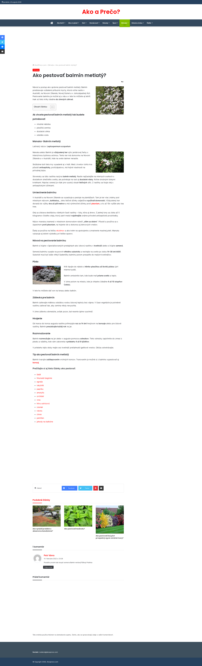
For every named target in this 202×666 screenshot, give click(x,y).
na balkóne (48, 421)
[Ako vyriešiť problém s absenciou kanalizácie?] (47, 516)
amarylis (40, 392)
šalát (39, 374)
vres (38, 400)
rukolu (39, 411)
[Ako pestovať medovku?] (78, 516)
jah (38, 421)
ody (41, 421)
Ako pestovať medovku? (74, 529)
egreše (40, 382)
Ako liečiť (60, 23)
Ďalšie (149, 23)
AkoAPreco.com (40, 65)
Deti (83, 23)
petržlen (40, 418)
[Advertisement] (101, 46)
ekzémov (60, 230)
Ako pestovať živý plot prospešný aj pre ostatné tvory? (109, 537)
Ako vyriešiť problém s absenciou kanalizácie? (43, 530)
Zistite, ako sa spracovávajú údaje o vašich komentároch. (92, 635)
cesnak (40, 407)
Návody (105, 23)
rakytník (40, 385)
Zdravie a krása (137, 23)
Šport (115, 23)
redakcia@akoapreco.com (48, 652)
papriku (40, 389)
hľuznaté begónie (44, 378)
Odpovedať (48, 567)
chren (39, 414)
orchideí (40, 396)
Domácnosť (94, 23)
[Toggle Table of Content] (51, 107)
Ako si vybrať (73, 23)
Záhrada (124, 23)
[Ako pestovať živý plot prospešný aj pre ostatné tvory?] (110, 519)
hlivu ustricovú (43, 403)
